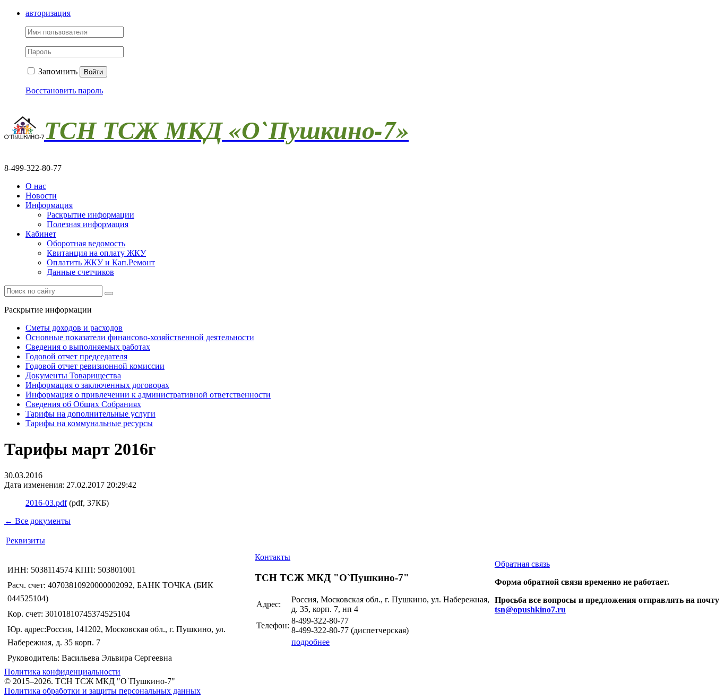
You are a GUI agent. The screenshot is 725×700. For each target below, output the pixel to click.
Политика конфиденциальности (62, 671)
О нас (35, 186)
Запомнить (56, 71)
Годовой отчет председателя (76, 356)
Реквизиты (25, 540)
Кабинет (40, 233)
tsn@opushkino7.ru (530, 609)
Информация (49, 205)
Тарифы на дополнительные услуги (90, 413)
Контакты (272, 556)
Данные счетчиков (80, 271)
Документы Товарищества (73, 375)
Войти (93, 72)
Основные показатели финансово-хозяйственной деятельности (139, 337)
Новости (41, 195)
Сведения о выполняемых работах (87, 346)
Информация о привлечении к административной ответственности (148, 394)
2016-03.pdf (46, 502)
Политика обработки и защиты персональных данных (102, 690)
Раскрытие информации (90, 214)
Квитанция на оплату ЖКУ (96, 252)
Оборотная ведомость (86, 243)
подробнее (310, 641)
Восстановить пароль (64, 90)
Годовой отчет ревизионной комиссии (95, 365)
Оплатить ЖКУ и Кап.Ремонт (101, 262)
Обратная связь (522, 563)
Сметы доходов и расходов (74, 327)
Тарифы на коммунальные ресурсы (89, 423)
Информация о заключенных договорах (97, 385)
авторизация (48, 13)
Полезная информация (87, 224)
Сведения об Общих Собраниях (83, 404)
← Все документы (37, 520)
